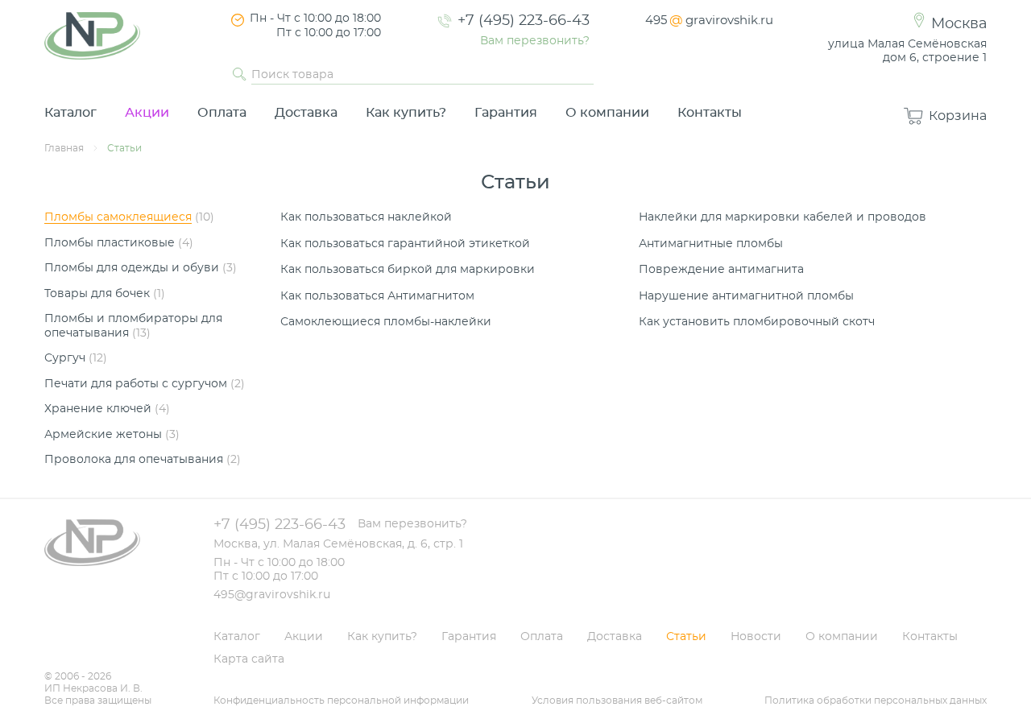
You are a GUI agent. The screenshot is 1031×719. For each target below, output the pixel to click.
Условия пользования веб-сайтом (617, 700)
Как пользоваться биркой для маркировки (407, 269)
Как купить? (406, 112)
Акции (147, 112)
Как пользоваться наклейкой (366, 217)
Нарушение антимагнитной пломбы (746, 296)
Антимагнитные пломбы (711, 244)
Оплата (221, 112)
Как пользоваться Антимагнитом (377, 296)
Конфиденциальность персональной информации (341, 700)
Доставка (306, 112)
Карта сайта (248, 659)
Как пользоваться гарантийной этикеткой (405, 244)
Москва (959, 24)
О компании (607, 112)
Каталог (70, 112)
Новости (756, 637)
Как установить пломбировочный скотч (757, 322)
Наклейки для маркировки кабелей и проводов (782, 217)
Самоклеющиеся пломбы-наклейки (385, 322)
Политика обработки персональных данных (875, 700)
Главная (64, 148)
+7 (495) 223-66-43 (524, 21)
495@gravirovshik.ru (271, 595)
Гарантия (505, 112)
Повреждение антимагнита (721, 269)
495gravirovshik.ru (709, 20)
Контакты (709, 112)
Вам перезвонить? (535, 41)
